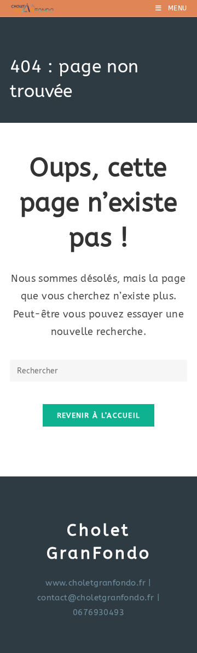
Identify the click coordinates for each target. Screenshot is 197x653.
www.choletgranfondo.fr (95, 583)
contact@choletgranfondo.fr (95, 598)
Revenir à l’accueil (99, 415)
